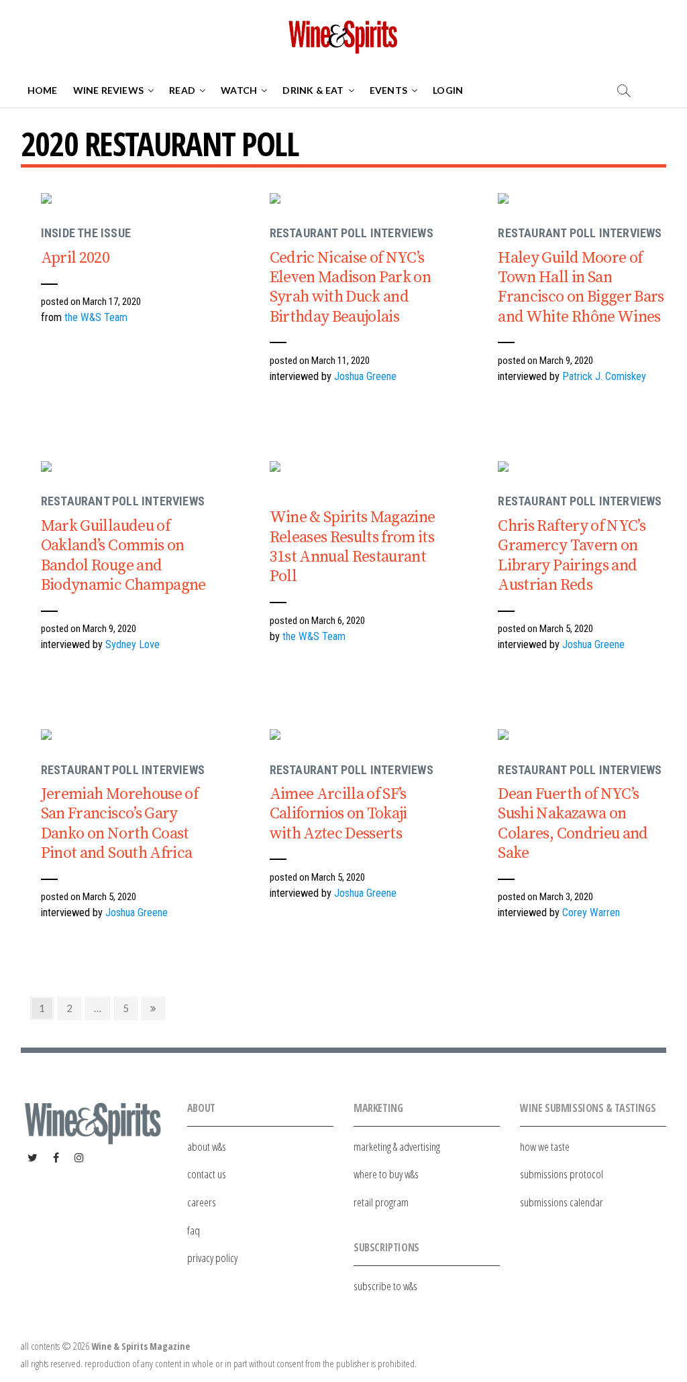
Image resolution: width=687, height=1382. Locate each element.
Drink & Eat (313, 90)
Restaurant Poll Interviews (351, 233)
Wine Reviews (108, 90)
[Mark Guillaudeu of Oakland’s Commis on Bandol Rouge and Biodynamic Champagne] (192, 469)
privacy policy (212, 1257)
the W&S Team (95, 317)
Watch (239, 90)
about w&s (206, 1146)
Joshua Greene (365, 376)
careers (201, 1202)
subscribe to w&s (385, 1286)
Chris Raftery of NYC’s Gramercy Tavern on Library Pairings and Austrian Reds (571, 555)
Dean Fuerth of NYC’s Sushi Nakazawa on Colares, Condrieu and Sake (572, 823)
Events (388, 90)
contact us (206, 1174)
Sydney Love (132, 644)
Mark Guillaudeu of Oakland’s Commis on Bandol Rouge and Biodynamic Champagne (123, 555)
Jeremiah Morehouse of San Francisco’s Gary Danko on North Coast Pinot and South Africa (119, 823)
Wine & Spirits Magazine (140, 1346)
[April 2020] (192, 200)
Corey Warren (591, 912)
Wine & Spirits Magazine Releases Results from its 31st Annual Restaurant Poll (352, 546)
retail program (381, 1202)
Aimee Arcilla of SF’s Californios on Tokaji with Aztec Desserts (338, 814)
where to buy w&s (386, 1174)
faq (193, 1230)
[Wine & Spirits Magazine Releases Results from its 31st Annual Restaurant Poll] (421, 469)
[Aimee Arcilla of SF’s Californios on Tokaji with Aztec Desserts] (421, 737)
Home (43, 90)
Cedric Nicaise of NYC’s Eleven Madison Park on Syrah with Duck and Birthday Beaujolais (350, 287)
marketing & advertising (397, 1146)
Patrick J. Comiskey (604, 376)
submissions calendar (561, 1202)
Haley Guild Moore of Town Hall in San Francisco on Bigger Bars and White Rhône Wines (581, 287)
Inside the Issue (86, 233)
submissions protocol (561, 1174)
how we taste (545, 1146)
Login (448, 90)
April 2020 (75, 258)
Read (182, 90)
